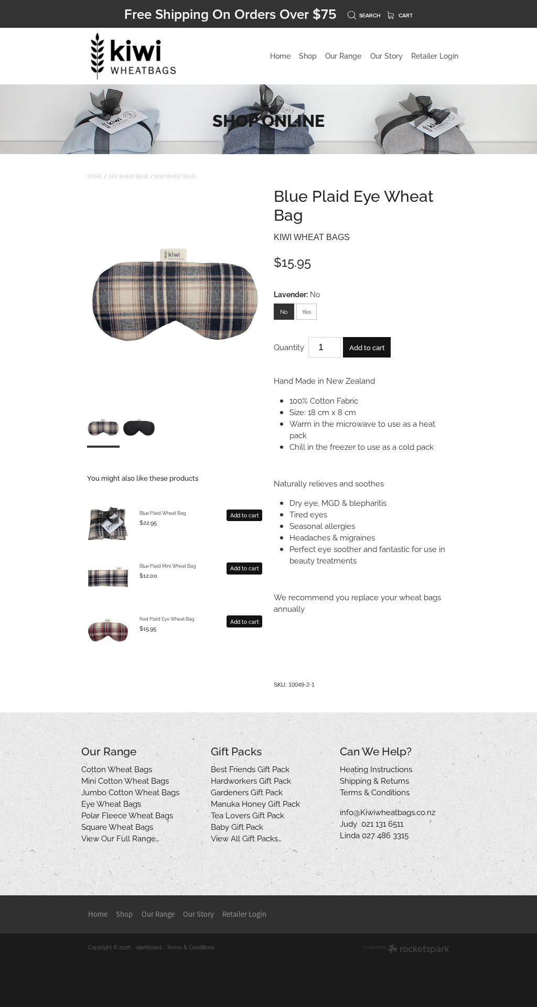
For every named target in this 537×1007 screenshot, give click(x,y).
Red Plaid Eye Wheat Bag (167, 618)
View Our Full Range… (120, 837)
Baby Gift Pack (237, 826)
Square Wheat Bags (117, 826)
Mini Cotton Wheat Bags (125, 780)
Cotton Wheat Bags (116, 768)
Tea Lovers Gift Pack (247, 814)
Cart (405, 15)
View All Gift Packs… (246, 837)
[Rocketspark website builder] (406, 949)
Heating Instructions (376, 768)
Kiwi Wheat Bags (175, 176)
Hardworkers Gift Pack (251, 780)
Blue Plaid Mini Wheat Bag (167, 565)
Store (94, 176)
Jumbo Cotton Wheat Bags (130, 791)
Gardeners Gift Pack (247, 791)
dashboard (149, 947)
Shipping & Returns (374, 780)
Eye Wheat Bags (128, 176)
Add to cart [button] (367, 347)
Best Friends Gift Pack (250, 768)
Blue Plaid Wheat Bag (162, 513)
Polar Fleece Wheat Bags (127, 814)
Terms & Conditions (375, 791)
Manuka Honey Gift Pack (255, 803)
